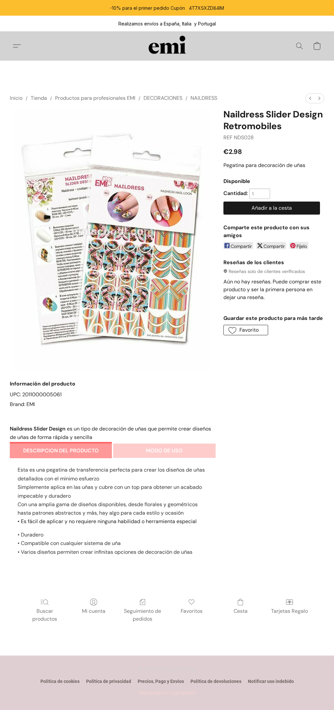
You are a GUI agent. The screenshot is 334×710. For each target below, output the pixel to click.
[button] (167, 46)
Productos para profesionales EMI (95, 98)
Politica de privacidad (108, 681)
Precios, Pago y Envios (161, 681)
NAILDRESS (203, 98)
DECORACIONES (163, 98)
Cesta (241, 611)
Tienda (39, 98)
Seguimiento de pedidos (142, 615)
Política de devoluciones (215, 681)
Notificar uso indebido (271, 681)
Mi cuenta (93, 611)
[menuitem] (310, 98)
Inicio (16, 98)
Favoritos (192, 611)
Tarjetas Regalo (289, 611)
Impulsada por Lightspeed (167, 692)
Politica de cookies (60, 681)
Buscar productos (44, 615)
